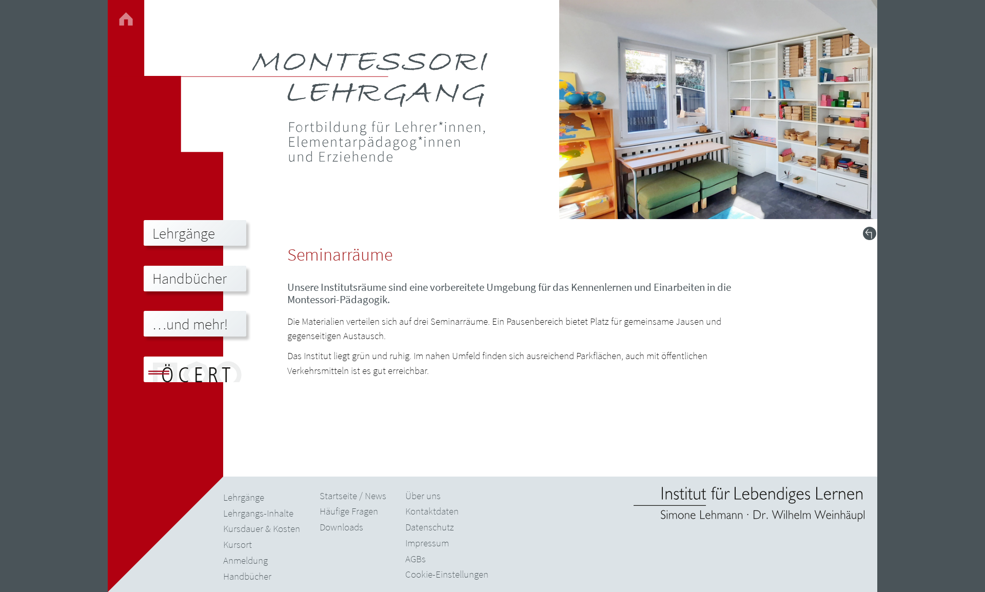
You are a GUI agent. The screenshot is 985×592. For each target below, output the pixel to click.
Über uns (423, 495)
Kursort (237, 544)
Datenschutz (429, 527)
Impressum (427, 543)
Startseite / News (353, 495)
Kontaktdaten (432, 511)
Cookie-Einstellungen (446, 574)
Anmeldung (245, 560)
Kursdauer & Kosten (261, 528)
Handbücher (247, 576)
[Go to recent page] (869, 233)
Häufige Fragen (349, 511)
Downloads (341, 527)
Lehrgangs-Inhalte (258, 513)
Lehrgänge (243, 497)
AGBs (415, 558)
